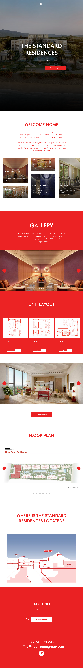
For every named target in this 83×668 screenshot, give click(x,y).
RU (41, 4)
